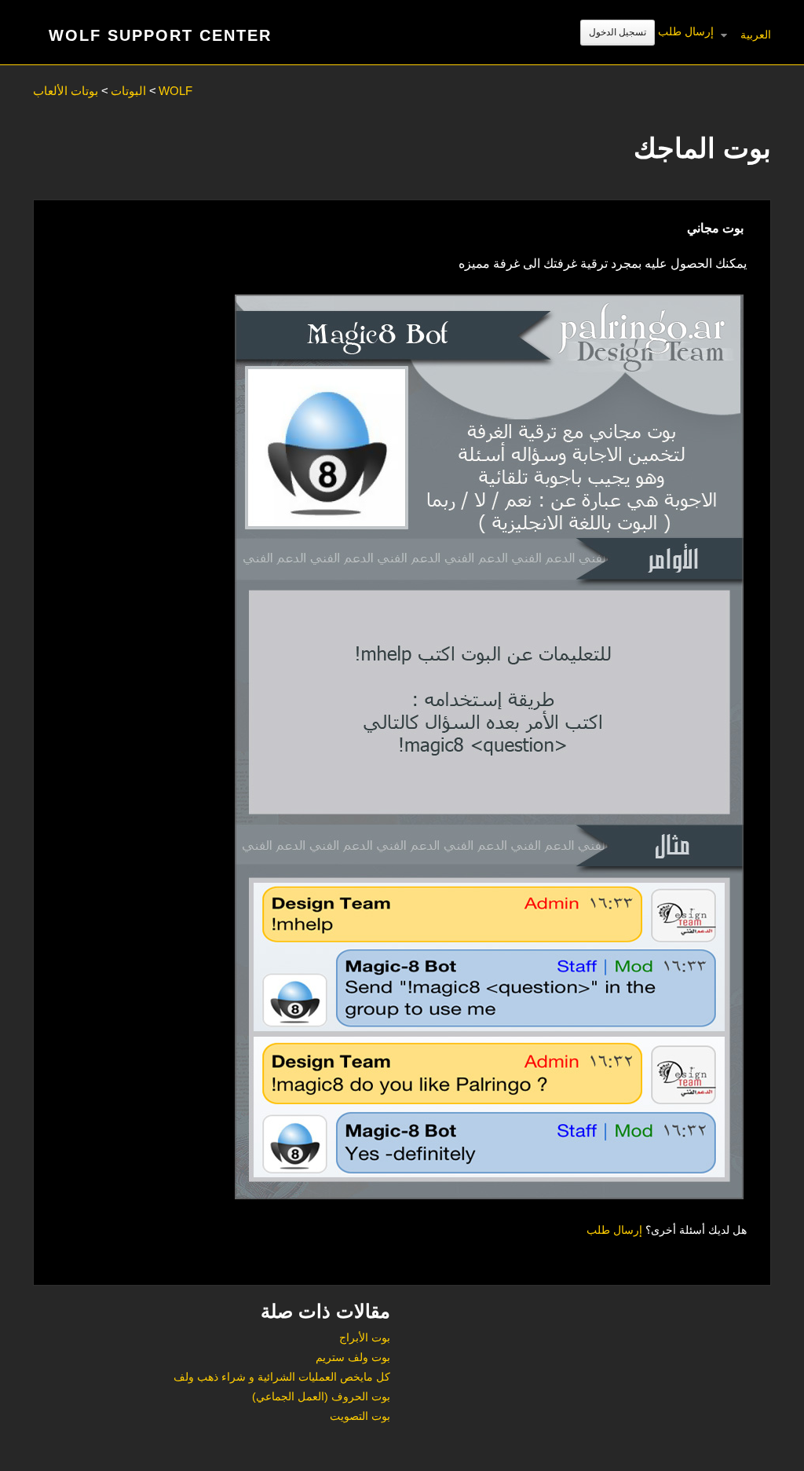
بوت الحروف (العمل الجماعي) (321, 1396)
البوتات (128, 90)
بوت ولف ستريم (353, 1357)
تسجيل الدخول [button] (617, 32)
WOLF (175, 90)
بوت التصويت (360, 1416)
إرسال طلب (686, 31)
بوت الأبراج (364, 1337)
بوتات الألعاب (65, 90)
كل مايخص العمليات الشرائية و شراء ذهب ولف (282, 1376)
